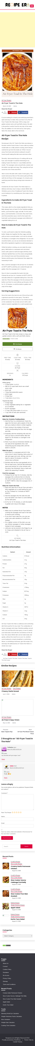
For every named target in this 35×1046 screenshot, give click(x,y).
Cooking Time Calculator (8, 1025)
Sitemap (5, 981)
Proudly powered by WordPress (11, 1040)
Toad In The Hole (22, 658)
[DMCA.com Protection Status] (7, 946)
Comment (4, 793)
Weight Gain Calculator (8, 1022)
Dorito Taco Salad (17, 919)
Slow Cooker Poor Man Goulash (12, 999)
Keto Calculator (5, 1019)
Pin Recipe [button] (18, 349)
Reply (3, 759)
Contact (5, 966)
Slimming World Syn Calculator (10, 1013)
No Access (6, 975)
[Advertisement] (17, 29)
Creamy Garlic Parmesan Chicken (12, 993)
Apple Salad (15, 908)
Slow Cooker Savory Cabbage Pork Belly (15, 996)
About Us (5, 963)
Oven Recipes (17, 688)
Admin (15, 106)
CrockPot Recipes (15, 861)
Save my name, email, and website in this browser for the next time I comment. (16, 833)
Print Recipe (18, 344)
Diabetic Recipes (15, 902)
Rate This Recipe (6, 812)
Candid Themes (17, 1042)
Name (3, 816)
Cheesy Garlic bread (10, 691)
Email (2, 823)
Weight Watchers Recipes (18, 905)
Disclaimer (6, 972)
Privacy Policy (7, 978)
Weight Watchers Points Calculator (11, 1016)
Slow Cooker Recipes (16, 863)
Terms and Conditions (9, 984)
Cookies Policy (7, 969)
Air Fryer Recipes (6, 100)
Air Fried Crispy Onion (10, 720)
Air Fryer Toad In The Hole (10, 658)
